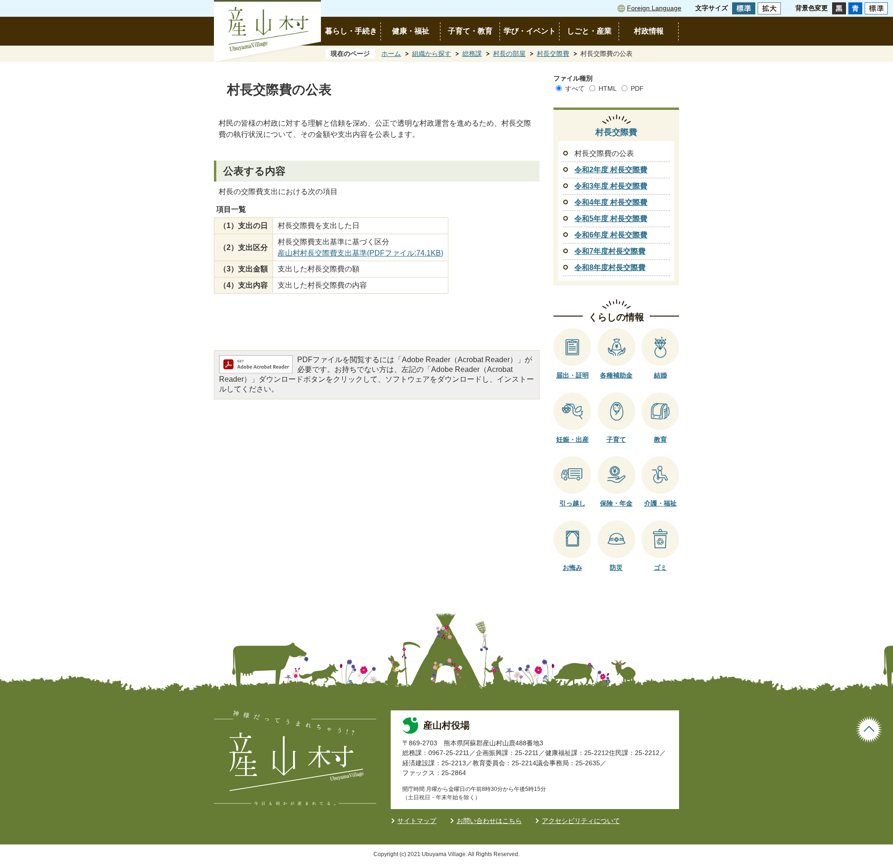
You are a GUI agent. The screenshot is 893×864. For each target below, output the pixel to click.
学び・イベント (530, 31)
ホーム (391, 53)
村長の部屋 (509, 53)
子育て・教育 (470, 31)
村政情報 (649, 31)
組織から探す (431, 53)
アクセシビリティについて (581, 820)
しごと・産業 (589, 31)
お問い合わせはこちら (489, 820)
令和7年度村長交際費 (610, 251)
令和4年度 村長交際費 (610, 202)
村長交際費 (553, 53)
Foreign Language (654, 8)
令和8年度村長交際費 (610, 267)
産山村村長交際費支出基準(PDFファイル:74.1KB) (360, 253)
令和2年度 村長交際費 (610, 170)
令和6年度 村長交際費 (610, 235)
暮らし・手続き (351, 31)
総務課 (472, 53)
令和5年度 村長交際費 (610, 219)
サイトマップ (416, 820)
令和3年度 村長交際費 (610, 186)
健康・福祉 (410, 31)
